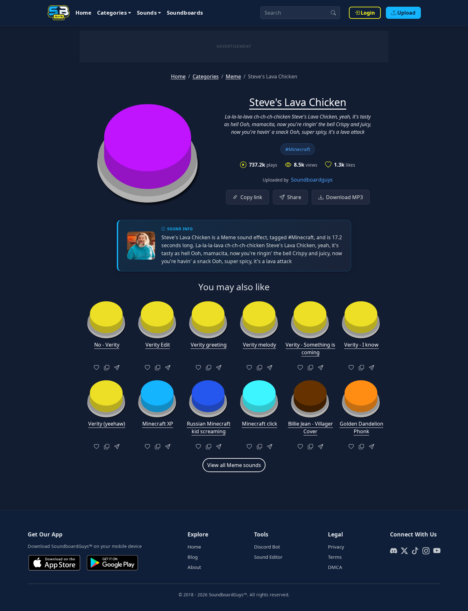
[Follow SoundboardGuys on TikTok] (415, 551)
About (194, 567)
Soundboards (185, 12)
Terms (335, 557)
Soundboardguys (312, 179)
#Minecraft (297, 149)
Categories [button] (112, 12)
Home (83, 12)
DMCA (335, 567)
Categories (206, 76)
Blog (193, 557)
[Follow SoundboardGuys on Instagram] (425, 551)
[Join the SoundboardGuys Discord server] (393, 551)
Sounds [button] (147, 12)
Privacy (336, 546)
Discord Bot (267, 546)
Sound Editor (268, 557)
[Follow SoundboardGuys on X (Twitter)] (404, 551)
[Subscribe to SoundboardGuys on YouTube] (436, 551)
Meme (233, 76)
